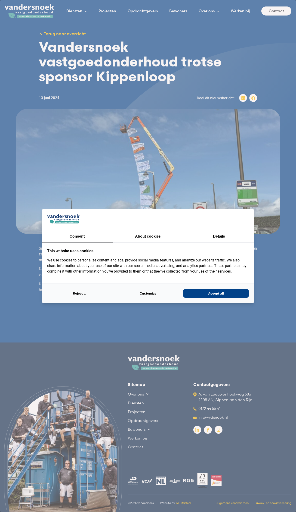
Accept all (216, 293)
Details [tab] (219, 236)
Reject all (80, 293)
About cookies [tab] (148, 236)
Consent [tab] (77, 236)
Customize (148, 293)
